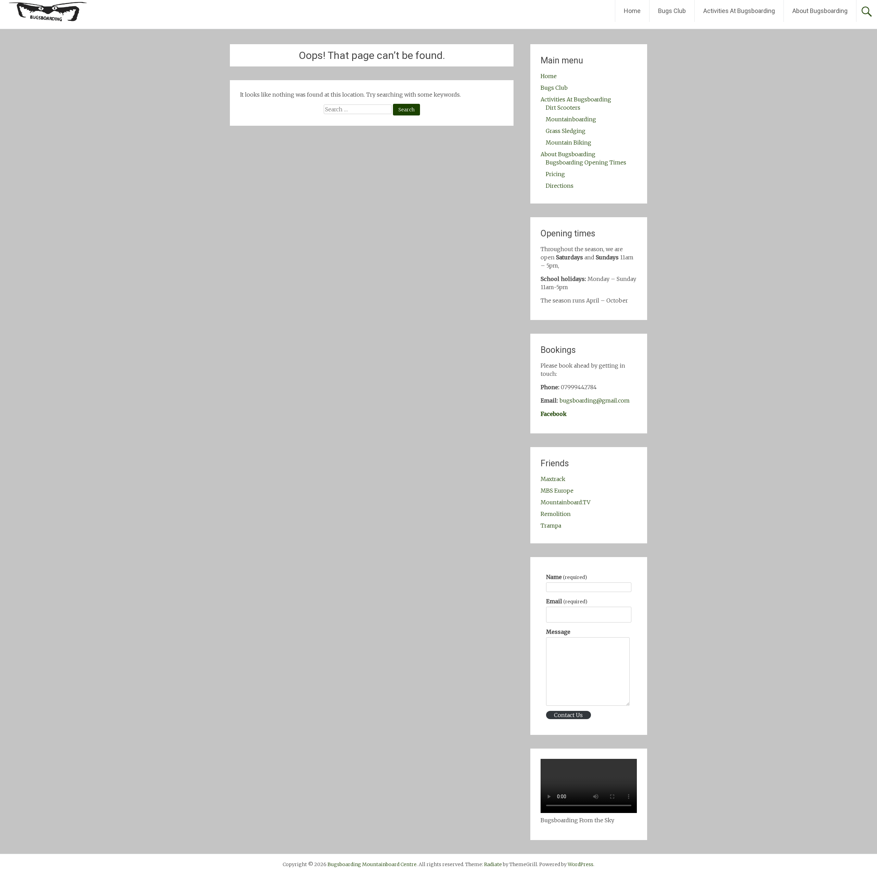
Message (558, 631)
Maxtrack (553, 479)
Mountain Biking (568, 142)
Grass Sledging (565, 130)
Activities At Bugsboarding (739, 10)
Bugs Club (672, 10)
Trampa (551, 525)
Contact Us (568, 715)
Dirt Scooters (563, 107)
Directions (559, 185)
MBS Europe (557, 490)
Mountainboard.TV (565, 502)
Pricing (555, 174)
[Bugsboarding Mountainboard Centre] (48, 18)
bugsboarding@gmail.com (594, 400)
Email (566, 601)
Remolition (556, 513)
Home (632, 10)
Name (566, 577)
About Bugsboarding (820, 10)
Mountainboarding (571, 119)
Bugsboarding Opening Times (586, 162)
